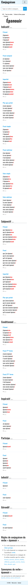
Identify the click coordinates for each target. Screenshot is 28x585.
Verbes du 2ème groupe (19, 14)
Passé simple (7, 126)
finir (5, 564)
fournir (6, 559)
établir (22, 559)
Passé (4, 250)
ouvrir (12, 578)
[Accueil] (3, 14)
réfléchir (6, 562)
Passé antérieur (7, 150)
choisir (17, 559)
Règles (11, 27)
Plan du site (14, 583)
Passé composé (7, 56)
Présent (5, 32)
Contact (19, 583)
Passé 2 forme (8, 374)
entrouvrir (17, 578)
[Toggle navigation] (24, 2)
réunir (22, 562)
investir (11, 559)
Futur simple (6, 173)
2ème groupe (8, 548)
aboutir (10, 564)
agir (14, 564)
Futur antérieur (7, 197)
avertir (18, 562)
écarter (3, 578)
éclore (8, 578)
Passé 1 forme (8, 351)
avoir (13, 552)
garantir (12, 562)
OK (25, 8)
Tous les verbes (8, 14)
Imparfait (5, 79)
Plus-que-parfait (8, 103)
